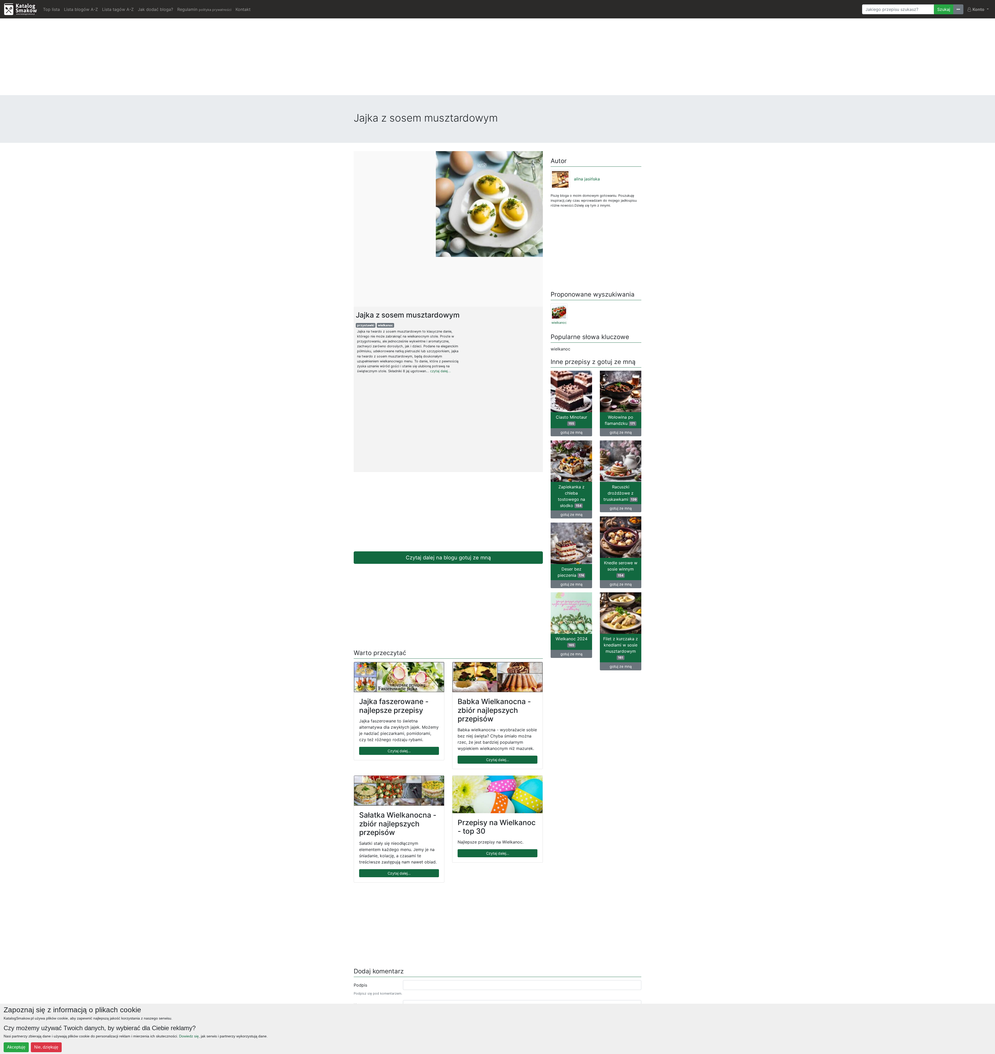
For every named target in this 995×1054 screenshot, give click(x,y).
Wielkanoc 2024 (571, 641)
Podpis (360, 985)
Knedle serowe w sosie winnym (620, 568)
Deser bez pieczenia (571, 572)
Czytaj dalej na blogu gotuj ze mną (448, 557)
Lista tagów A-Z (118, 9)
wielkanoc (385, 325)
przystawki (365, 325)
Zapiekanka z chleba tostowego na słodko (571, 496)
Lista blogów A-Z (81, 9)
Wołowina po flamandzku (620, 420)
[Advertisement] (497, 59)
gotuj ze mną (571, 432)
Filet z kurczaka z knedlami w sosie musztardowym (620, 647)
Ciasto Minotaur (571, 419)
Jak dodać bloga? (155, 9)
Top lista (51, 9)
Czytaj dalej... (399, 751)
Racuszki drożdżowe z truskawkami (620, 493)
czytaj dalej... (440, 371)
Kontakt (243, 9)
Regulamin (204, 9)
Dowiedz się (189, 1036)
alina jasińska (587, 178)
